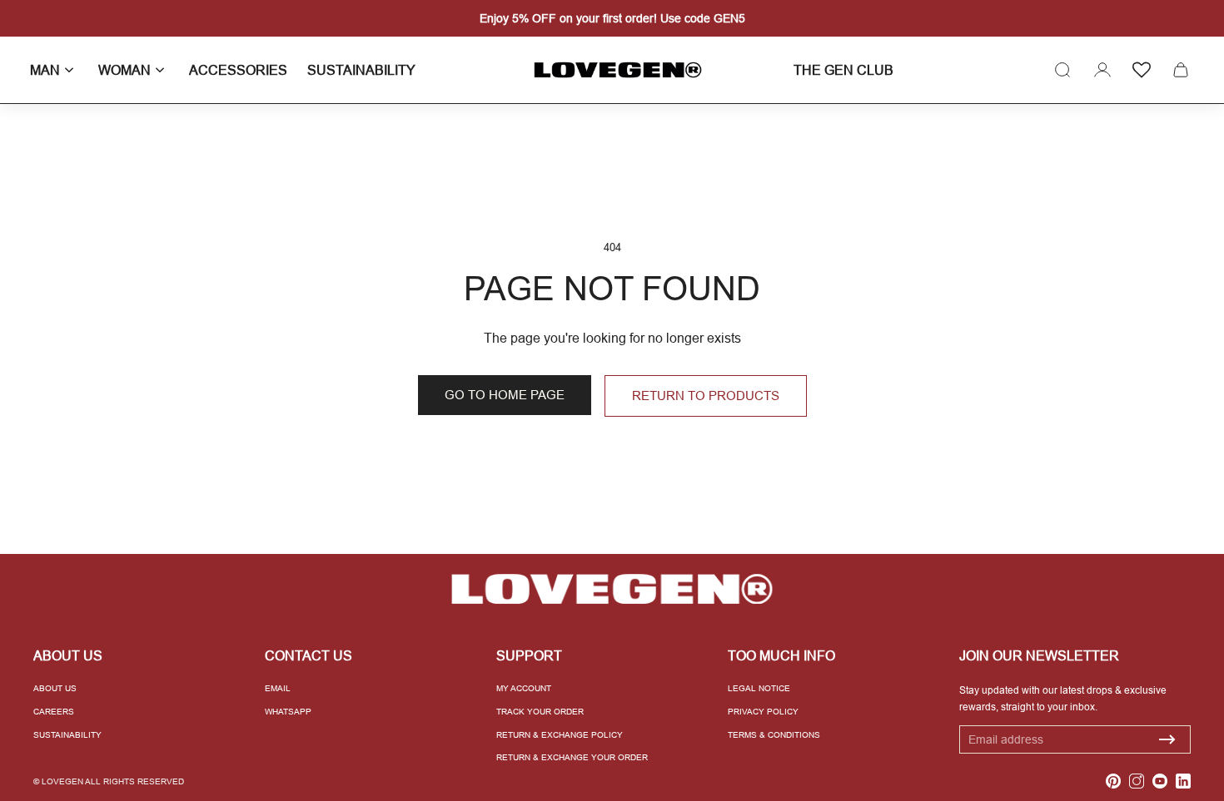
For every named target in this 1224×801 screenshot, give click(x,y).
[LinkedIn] (1183, 781)
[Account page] (1102, 70)
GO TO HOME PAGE (505, 395)
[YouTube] (1159, 781)
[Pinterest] (1113, 781)
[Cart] (1181, 70)
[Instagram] (1136, 781)
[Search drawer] (1062, 70)
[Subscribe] (1167, 739)
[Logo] (612, 70)
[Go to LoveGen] (612, 589)
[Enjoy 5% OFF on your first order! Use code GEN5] (612, 18)
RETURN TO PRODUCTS (705, 395)
